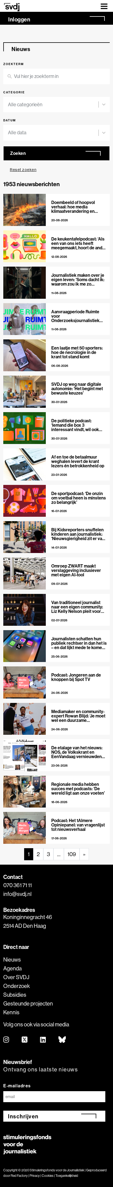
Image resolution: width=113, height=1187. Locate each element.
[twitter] (25, 1040)
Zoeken (18, 153)
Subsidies (14, 994)
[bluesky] (62, 1040)
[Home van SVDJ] (11, 7)
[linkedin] (43, 1040)
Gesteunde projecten (28, 1003)
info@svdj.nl (17, 893)
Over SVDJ (16, 977)
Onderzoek (16, 985)
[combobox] (53, 104)
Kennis (11, 1012)
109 (71, 854)
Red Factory (19, 1176)
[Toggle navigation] (104, 6)
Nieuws (12, 959)
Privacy (35, 1176)
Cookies (47, 1176)
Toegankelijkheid (66, 1176)
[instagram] (6, 1040)
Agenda (12, 968)
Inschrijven (23, 1116)
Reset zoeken (23, 169)
